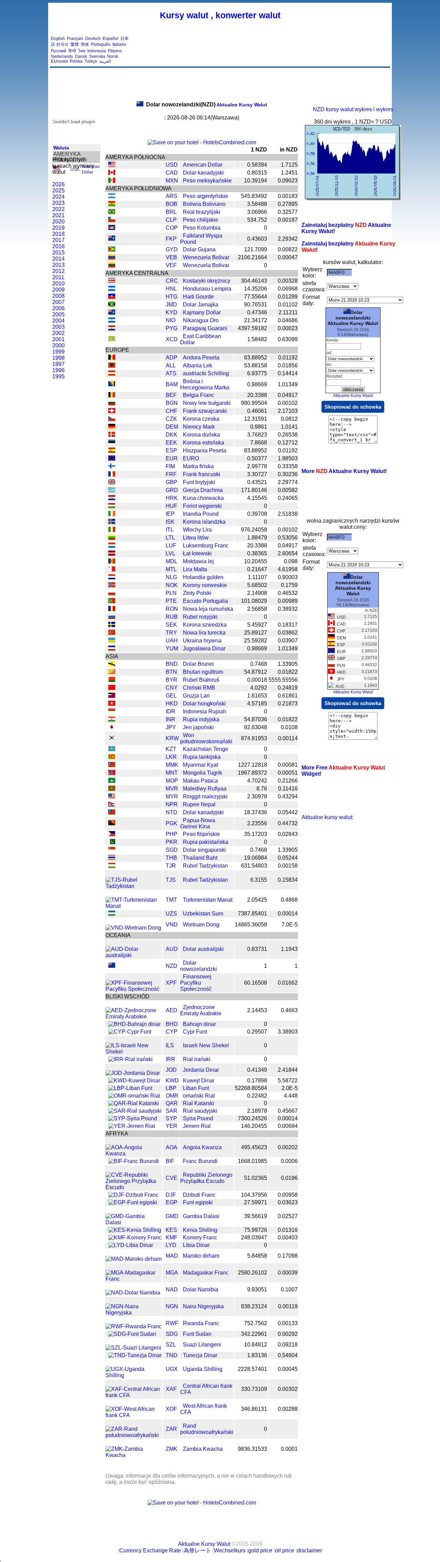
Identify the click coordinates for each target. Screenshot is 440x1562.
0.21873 (288, 703)
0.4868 (289, 900)
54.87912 (255, 672)
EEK (171, 442)
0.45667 (288, 1111)
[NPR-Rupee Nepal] (111, 805)
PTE (171, 601)
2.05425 (257, 900)
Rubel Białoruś (201, 680)
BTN (171, 672)
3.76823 (257, 435)
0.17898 (257, 1080)
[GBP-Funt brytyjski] (111, 482)
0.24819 (288, 688)
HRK (172, 498)
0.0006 (289, 1161)
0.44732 (288, 823)
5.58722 (288, 1080)
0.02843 (288, 834)
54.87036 (255, 719)
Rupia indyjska (201, 719)
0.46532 (288, 593)
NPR (172, 804)
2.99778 (257, 466)
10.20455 (255, 561)
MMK (172, 765)
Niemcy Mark (199, 427)
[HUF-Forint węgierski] (111, 506)
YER (171, 1126)
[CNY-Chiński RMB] (111, 688)
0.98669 (257, 384)
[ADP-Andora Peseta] (111, 358)
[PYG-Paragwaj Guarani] (111, 329)
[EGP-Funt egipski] (132, 1202)
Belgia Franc (198, 395)
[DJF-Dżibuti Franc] (133, 1195)
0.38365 (257, 553)
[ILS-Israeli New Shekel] (134, 1052)
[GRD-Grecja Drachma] (111, 490)
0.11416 (288, 789)
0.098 (291, 561)
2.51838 (288, 514)
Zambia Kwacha (203, 1449)
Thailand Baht (200, 858)
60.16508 (255, 983)
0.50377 (257, 458)
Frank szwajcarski (205, 411)
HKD (172, 703)
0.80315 (257, 173)
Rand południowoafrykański (206, 1429)
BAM (172, 384)
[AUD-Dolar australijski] (134, 955)
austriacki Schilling (206, 373)
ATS (171, 373)
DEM (172, 427)
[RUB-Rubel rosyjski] (111, 617)
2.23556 (257, 823)
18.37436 (255, 812)
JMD (171, 304)
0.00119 (288, 1306)
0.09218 (288, 1345)
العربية (105, 61)
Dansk (81, 56)
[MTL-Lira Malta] (111, 570)
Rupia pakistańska (205, 842)
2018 (58, 234)
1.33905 (288, 664)
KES (171, 1230)
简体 (85, 44)
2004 (58, 321)
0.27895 (288, 204)
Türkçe (91, 61)
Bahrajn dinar (199, 1024)
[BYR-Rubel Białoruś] (111, 680)
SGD (172, 850)
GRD (172, 490)
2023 (58, 203)
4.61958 (288, 569)
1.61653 (257, 696)
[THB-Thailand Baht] (111, 858)
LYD (171, 1245)
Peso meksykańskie (207, 181)
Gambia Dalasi (201, 1216)
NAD (172, 1289)
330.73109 (254, 1389)
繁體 (74, 44)
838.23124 (254, 1306)
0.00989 (288, 601)
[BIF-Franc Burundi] (133, 1161)
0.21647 (257, 569)
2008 (58, 296)
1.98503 (288, 458)
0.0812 (289, 419)
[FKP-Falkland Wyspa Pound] (111, 239)
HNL (171, 289)
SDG (172, 1334)
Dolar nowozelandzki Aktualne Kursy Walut (353, 318)
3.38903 (288, 1032)
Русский (58, 51)
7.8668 (258, 442)
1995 (58, 376)
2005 (58, 314)
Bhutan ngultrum (203, 672)
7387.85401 (252, 913)
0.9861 (258, 427)
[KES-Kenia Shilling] (134, 1230)
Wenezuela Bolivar (206, 257)
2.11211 (288, 312)
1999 (58, 352)
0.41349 (257, 1070)
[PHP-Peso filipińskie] (111, 834)
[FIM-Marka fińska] (111, 467)
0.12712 (288, 442)
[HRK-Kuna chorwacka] (111, 498)
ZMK (171, 1449)
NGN (172, 1306)
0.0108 (289, 727)
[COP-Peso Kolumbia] (111, 228)
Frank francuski (201, 474)
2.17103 (288, 411)
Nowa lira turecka (204, 633)
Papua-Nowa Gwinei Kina (197, 823)
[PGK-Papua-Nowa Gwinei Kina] (111, 823)
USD (74, 169)
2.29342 (288, 239)
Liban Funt (196, 1088)
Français (75, 38)
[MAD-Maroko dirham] (134, 1259)
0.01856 (288, 365)
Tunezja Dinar (200, 1355)
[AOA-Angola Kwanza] (134, 1153)
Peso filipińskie (201, 834)
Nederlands (62, 56)
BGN (172, 403)
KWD (172, 1080)
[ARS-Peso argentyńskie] (111, 196)
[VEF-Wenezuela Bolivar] (111, 266)
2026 (58, 184)
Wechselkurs (229, 1550)
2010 (58, 283)
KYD (171, 312)
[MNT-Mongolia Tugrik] (111, 773)
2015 (58, 252)
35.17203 (255, 834)
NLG (171, 577)
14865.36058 (251, 924)
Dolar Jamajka (200, 304)
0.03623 (288, 1202)
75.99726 (255, 1230)
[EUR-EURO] (111, 459)
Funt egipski (198, 1202)
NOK (172, 585)
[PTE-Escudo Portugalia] (111, 601)
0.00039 (288, 1273)
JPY (171, 727)
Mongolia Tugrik (202, 773)
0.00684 (288, 1126)
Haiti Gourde (198, 297)
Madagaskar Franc (206, 1273)
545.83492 (254, 196)
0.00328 (288, 281)
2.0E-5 (290, 1088)
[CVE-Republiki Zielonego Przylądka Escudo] (134, 1187)
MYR (172, 796)
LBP (171, 1088)
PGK (171, 823)
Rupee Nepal (199, 804)
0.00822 (288, 249)
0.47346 (257, 312)
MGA (172, 1273)
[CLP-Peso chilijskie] (111, 220)
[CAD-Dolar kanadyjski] (111, 173)
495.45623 (254, 1147)
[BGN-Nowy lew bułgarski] (111, 403)
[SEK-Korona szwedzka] (111, 625)
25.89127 (255, 633)
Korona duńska (201, 435)
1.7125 (289, 165)
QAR (172, 1103)
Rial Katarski (198, 1103)
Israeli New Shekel (206, 1045)
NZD (171, 966)
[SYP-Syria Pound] (132, 1118)
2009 (58, 290)
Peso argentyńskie (205, 196)
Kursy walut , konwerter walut (220, 15)
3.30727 (257, 474)
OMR (172, 1096)
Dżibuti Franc (199, 1195)
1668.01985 (252, 1161)
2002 (58, 333)
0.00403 (288, 1237)
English (58, 38)
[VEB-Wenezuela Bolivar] (111, 258)
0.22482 (257, 1096)
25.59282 (255, 640)
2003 (58, 327)
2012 (58, 271)
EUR (172, 458)
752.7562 (255, 1323)
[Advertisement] (264, 49)
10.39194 (255, 181)
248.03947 (254, 1237)
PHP (171, 834)
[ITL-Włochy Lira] (111, 530)
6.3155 (258, 880)
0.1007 (289, 1289)
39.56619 (255, 1216)
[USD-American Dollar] (111, 165)
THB (171, 858)
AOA (171, 1147)
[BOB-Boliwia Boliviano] (111, 204)
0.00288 (288, 1409)
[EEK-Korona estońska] (111, 443)
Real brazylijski (201, 212)
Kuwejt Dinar (198, 1080)
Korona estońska (203, 442)
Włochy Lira (197, 530)
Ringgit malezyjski (205, 796)
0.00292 (288, 1334)
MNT (172, 773)
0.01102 (288, 304)
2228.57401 (252, 1369)
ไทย (81, 51)
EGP (171, 1202)
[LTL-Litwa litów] (111, 538)
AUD (172, 949)
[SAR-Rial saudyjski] (135, 1111)
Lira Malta (195, 569)
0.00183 (288, 196)
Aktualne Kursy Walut (206, 104)
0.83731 (257, 949)
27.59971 (255, 1202)
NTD (171, 812)
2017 (58, 240)
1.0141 (289, 427)
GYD (172, 249)
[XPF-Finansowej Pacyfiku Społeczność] (134, 989)
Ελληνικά (59, 61)
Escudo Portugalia (205, 601)
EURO (191, 458)
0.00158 (288, 866)
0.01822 (288, 672)
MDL (171, 561)
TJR (171, 866)
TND (171, 1355)
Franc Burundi (200, 1161)
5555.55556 (283, 680)
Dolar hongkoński (204, 703)
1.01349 (288, 384)
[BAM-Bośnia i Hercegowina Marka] (111, 384)
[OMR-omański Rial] (134, 1096)
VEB (171, 257)
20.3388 (257, 395)
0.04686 (288, 320)
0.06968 (288, 289)
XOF (171, 1409)
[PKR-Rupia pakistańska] (111, 842)
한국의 (62, 44)
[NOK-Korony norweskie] (111, 585)
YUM (172, 648)
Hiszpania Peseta (204, 450)
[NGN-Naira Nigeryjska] (134, 1312)
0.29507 (257, 1032)
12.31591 (255, 419)
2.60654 (288, 553)
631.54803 (254, 866)
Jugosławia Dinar (204, 648)
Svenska (97, 56)
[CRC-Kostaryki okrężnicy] (111, 281)
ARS (171, 196)
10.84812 (255, 1345)
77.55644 (255, 297)
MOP (172, 781)
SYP (171, 1118)
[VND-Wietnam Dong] (133, 928)
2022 (58, 209)
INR (170, 719)
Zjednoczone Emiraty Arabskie (200, 1010)
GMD (172, 1216)
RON (172, 609)
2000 (58, 345)
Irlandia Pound (201, 514)
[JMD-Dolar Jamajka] (111, 305)
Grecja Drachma (203, 490)
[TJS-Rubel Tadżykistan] (134, 886)
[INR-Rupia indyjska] (111, 720)
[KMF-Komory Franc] (135, 1237)
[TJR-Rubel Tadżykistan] (111, 866)
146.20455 (254, 1126)
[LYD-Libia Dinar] (130, 1245)
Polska (76, 61)
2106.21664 (252, 257)
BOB (171, 204)
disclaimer (309, 1550)
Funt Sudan (197, 1334)
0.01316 (288, 1230)
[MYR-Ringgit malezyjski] (111, 797)
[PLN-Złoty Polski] (111, 593)
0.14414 (288, 373)
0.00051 (288, 773)
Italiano (119, 44)
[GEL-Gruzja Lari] (111, 696)
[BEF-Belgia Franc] (111, 395)
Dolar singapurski (204, 850)
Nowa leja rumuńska (208, 609)
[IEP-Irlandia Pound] (111, 514)
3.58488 (257, 204)
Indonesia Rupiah (204, 711)
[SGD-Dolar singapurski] (111, 850)
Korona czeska (201, 419)
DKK (171, 435)
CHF (171, 411)
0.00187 (288, 220)
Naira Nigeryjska (203, 1306)
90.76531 (255, 304)
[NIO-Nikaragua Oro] (111, 321)
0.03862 (288, 633)
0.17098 (288, 1256)
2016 (58, 246)
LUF (171, 545)
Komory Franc (200, 1237)
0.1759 (289, 585)
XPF (171, 983)
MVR (172, 789)
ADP (171, 357)
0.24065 (288, 498)
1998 (58, 358)
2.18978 (257, 1111)
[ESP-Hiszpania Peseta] (111, 451)
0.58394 (257, 165)
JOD (171, 1070)
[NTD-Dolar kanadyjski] (111, 813)
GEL (171, 696)
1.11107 (257, 577)
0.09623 (288, 181)
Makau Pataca (200, 781)
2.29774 (288, 482)
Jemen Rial (197, 1126)
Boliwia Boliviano (204, 204)
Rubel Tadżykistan (205, 866)
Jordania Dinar (201, 1070)
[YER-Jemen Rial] (131, 1126)
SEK (171, 625)
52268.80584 (251, 1088)
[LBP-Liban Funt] (130, 1088)
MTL (171, 569)
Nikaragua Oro (201, 320)
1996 (58, 370)
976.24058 (254, 530)
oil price (284, 1550)
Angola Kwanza (202, 1147)
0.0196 (289, 1178)
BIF (170, 1161)
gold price (260, 1550)
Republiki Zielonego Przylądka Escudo (206, 1178)
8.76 (261, 789)
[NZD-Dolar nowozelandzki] (111, 966)
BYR (171, 680)
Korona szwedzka (205, 625)
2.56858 (257, 609)
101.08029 (254, 601)
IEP (170, 514)
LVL (170, 553)
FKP (171, 239)
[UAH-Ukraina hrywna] (111, 641)
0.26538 (288, 435)
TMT (171, 900)
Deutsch (93, 38)
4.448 (291, 1096)
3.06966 (257, 212)
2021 (58, 215)
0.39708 (257, 514)
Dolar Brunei (198, 664)
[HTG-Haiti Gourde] (111, 297)
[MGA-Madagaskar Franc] (134, 1279)
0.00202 (288, 1147)
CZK (171, 419)
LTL (170, 538)
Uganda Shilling (202, 1369)
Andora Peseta (201, 357)
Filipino (115, 51)
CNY (172, 688)
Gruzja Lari (196, 696)
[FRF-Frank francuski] (111, 475)
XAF (171, 1389)
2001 (58, 339)
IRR (170, 1059)
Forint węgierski (202, 506)
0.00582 (288, 490)
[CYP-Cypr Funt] (129, 1032)
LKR (171, 757)
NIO (170, 320)
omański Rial (199, 1096)
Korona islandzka (204, 522)
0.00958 (288, 1195)
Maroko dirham (201, 1256)
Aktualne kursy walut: (327, 817)
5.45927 (257, 625)
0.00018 (257, 680)
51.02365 (255, 1178)
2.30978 (257, 796)
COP (172, 228)
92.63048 (255, 727)
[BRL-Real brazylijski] (111, 212)
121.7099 (255, 249)
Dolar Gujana (199, 249)
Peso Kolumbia (201, 228)
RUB (172, 617)
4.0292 (258, 688)
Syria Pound (198, 1118)
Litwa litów (196, 538)
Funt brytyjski (199, 482)
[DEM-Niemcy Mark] (111, 427)
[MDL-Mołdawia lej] (111, 562)
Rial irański (196, 1059)
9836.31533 (252, 1449)
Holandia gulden (203, 577)
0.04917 (288, 395)
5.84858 (257, 1256)
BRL (171, 212)
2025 (58, 190)
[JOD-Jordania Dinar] (133, 1073)
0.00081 (288, 765)
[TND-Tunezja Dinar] (135, 1355)
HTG (171, 297)
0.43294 (288, 796)
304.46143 (254, 281)
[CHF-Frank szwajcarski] (111, 411)
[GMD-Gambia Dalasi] (134, 1222)
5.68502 (257, 585)
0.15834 (288, 880)
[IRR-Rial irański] (130, 1059)
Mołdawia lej (198, 561)
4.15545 (257, 498)
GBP (171, 482)
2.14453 (257, 1010)
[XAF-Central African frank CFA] (134, 1395)
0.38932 (288, 609)
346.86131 (254, 1409)
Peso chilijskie (200, 220)
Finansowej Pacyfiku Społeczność (196, 983)
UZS (171, 913)
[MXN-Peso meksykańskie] (111, 181)
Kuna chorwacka (203, 498)
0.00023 (288, 328)
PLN (171, 593)
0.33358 (288, 466)
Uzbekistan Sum (203, 913)
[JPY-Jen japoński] (111, 728)
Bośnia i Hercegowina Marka (204, 384)
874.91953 (254, 738)
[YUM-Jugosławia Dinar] (111, 649)
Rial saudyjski (200, 1111)
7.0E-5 (290, 924)
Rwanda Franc (201, 1323)
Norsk (112, 56)
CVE (171, 1178)
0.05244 (288, 858)
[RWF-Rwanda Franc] (134, 1326)
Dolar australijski (203, 949)
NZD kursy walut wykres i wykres (353, 109)
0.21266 (288, 781)
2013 (58, 265)
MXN (172, 181)
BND (172, 664)
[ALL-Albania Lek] (111, 366)
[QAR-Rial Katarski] (133, 1103)
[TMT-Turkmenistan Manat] (134, 906)
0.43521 (257, 482)
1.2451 (289, 173)
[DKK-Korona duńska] (111, 435)
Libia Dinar (196, 1245)
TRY (171, 633)
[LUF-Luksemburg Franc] (111, 546)
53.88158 (255, 365)
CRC (172, 281)
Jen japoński (198, 727)
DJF (171, 1195)
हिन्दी (72, 51)
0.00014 (288, 913)
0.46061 (257, 411)
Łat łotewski (197, 553)
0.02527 (288, 1216)
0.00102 (288, 403)
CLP (171, 220)
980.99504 (254, 403)
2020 (58, 221)
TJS (171, 880)
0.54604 (288, 1355)
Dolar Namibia (200, 1289)
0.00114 (288, 738)
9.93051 (257, 1289)
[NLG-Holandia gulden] (111, 577)
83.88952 (255, 357)
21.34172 (255, 320)
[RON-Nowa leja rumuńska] (111, 609)
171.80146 (254, 490)
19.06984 (255, 858)
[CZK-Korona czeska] (111, 419)
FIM (170, 466)
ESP (171, 450)
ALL (171, 365)
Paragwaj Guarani (205, 328)
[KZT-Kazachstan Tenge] (111, 749)
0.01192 (288, 357)
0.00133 (288, 1323)
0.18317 (288, 625)
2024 (58, 197)
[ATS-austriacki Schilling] (111, 374)
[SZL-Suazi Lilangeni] (133, 1348)
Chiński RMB (199, 688)
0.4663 (289, 1010)
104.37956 (254, 1195)
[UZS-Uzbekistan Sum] (111, 914)
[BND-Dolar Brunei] (111, 664)
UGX (172, 1369)
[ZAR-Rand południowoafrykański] (134, 1435)
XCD (172, 339)
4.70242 (257, 781)
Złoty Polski (197, 593)
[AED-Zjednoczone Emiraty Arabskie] (134, 1016)
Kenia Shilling (200, 1230)
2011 (58, 277)
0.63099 (288, 339)
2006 (58, 308)
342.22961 (254, 1334)
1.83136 (257, 1355)
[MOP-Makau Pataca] (111, 781)
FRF (171, 474)
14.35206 (255, 289)
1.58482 (257, 339)
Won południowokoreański (206, 738)
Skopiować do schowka (352, 407)
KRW (172, 738)
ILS (170, 1045)
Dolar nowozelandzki (198, 966)
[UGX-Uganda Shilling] (134, 1375)
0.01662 (288, 983)
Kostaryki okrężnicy (206, 281)
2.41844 (288, 1070)
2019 (58, 228)
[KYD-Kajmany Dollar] (111, 313)
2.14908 (257, 593)
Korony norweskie (205, 585)
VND (172, 924)
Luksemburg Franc (206, 545)
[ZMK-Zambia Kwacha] (134, 1455)
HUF (171, 506)
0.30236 (288, 474)
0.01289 (288, 297)
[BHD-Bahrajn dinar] (134, 1024)
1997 (58, 364)
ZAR (171, 1429)
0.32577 (288, 212)
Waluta (61, 147)
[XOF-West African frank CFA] (134, 1415)
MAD (172, 1256)
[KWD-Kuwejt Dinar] (134, 1080)
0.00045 (288, 1369)
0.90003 (288, 577)
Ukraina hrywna (202, 640)
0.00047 (288, 257)
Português (100, 44)
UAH (172, 640)
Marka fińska (198, 466)
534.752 (257, 220)
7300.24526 (252, 1118)
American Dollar (202, 165)
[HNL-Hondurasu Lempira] (111, 289)
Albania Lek (197, 365)
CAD (172, 173)
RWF (172, 1323)
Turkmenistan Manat (207, 900)
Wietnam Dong (201, 924)
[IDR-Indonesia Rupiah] (111, 712)
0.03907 (288, 640)
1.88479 (257, 538)
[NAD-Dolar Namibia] (133, 1293)
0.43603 (257, 239)
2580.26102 (252, 1273)
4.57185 (257, 703)
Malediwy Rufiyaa (205, 789)
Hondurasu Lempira (207, 289)
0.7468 (258, 664)
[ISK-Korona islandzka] (111, 522)
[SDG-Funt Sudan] (132, 1334)
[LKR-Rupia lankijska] (111, 757)
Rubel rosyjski (200, 617)
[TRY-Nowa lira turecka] (111, 633)
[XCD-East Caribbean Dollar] (111, 339)
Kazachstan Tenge (205, 749)
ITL (170, 530)
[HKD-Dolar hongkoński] (111, 704)
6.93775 (257, 373)
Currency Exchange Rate (150, 1550)
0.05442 (288, 812)
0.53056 (288, 538)
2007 (58, 302)
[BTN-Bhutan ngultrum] (111, 672)
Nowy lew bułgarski (207, 403)
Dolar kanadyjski (203, 173)
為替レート (197, 1550)
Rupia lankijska (202, 757)
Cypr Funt (195, 1032)
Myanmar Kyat (200, 765)
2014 (58, 259)
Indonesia (96, 51)
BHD (172, 1024)
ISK (170, 522)
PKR (171, 842)
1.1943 (289, 949)
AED (171, 1010)
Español (110, 38)
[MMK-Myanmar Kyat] (111, 765)
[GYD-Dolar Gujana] (111, 250)
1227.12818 (252, 765)
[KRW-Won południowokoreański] (111, 738)
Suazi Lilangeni (202, 1345)
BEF (171, 395)
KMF (171, 1237)
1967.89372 (252, 773)
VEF (171, 265)
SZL (171, 1345)
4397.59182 (252, 328)
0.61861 (288, 696)
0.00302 (288, 1389)
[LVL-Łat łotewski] (111, 554)
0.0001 (289, 1449)
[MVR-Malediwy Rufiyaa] (111, 789)
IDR (170, 711)
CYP (171, 1032)
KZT (171, 749)
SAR (171, 1111)
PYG (171, 328)
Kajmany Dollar (202, 312)
